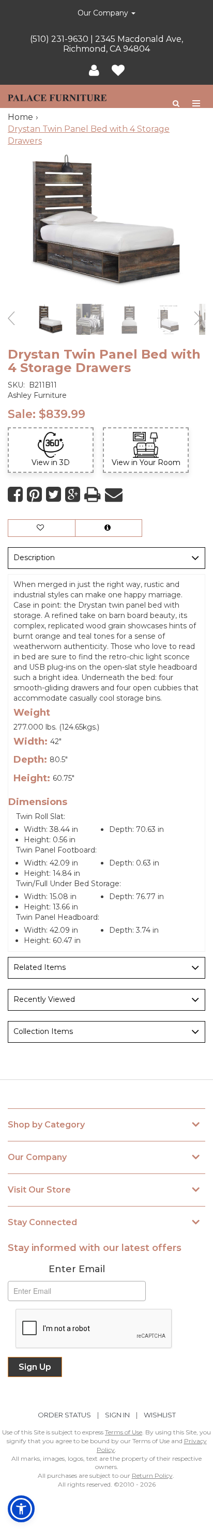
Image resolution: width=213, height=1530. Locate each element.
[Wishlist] (118, 70)
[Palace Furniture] (57, 96)
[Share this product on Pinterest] (34, 495)
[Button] (196, 103)
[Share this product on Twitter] (53, 495)
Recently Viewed (44, 999)
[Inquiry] (108, 528)
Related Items (39, 967)
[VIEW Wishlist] (41, 528)
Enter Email (77, 1269)
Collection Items (43, 1031)
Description (34, 557)
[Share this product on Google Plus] (72, 495)
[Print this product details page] (92, 495)
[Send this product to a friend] (114, 495)
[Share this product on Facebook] (15, 495)
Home (20, 117)
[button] (94, 70)
